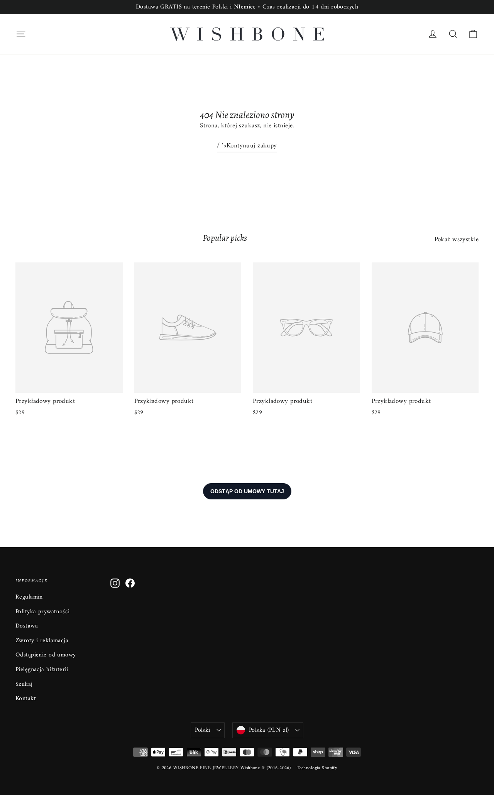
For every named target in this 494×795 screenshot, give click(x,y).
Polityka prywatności (42, 611)
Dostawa (26, 626)
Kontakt (25, 698)
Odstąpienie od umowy (45, 655)
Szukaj (24, 684)
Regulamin (29, 597)
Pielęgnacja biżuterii (41, 669)
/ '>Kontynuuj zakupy (247, 146)
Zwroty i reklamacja (41, 640)
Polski (202, 730)
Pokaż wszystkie (457, 239)
